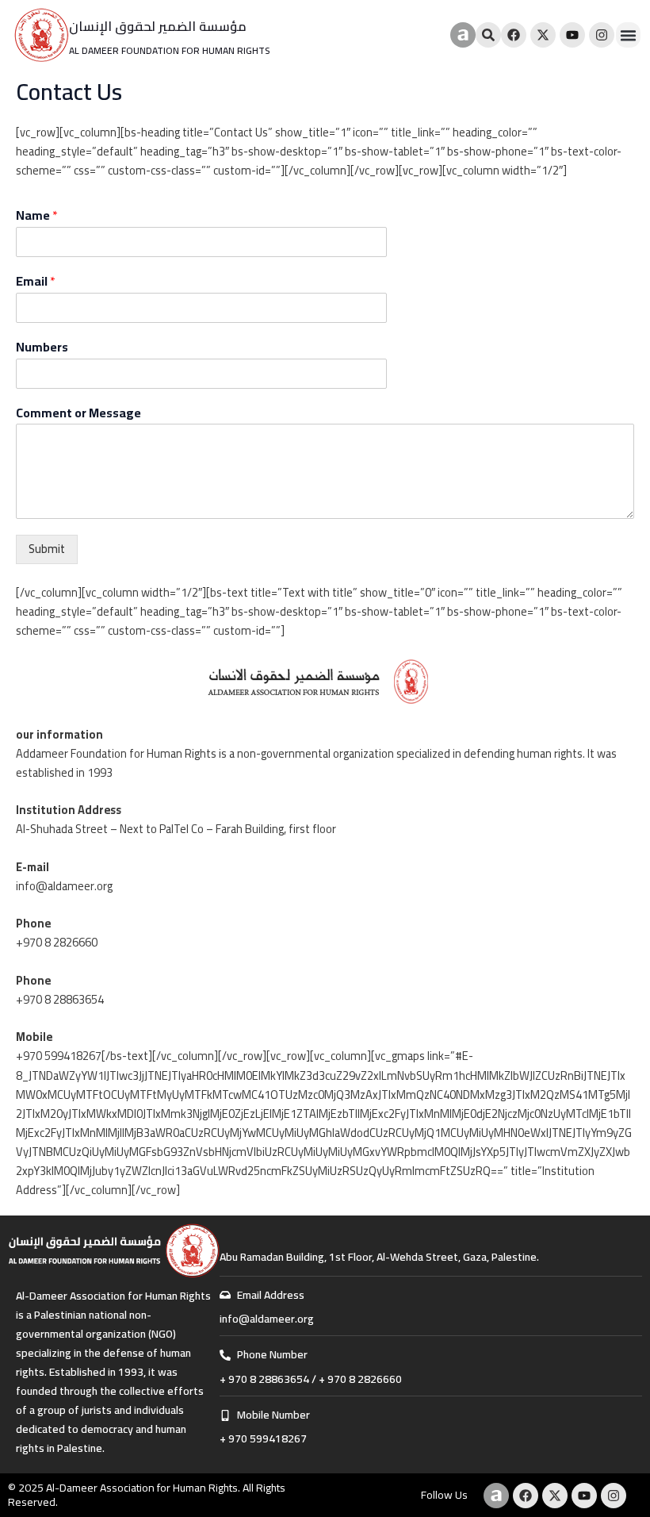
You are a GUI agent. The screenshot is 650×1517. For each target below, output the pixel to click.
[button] (628, 35)
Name (37, 215)
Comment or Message (78, 413)
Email (35, 281)
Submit (47, 548)
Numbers (42, 347)
